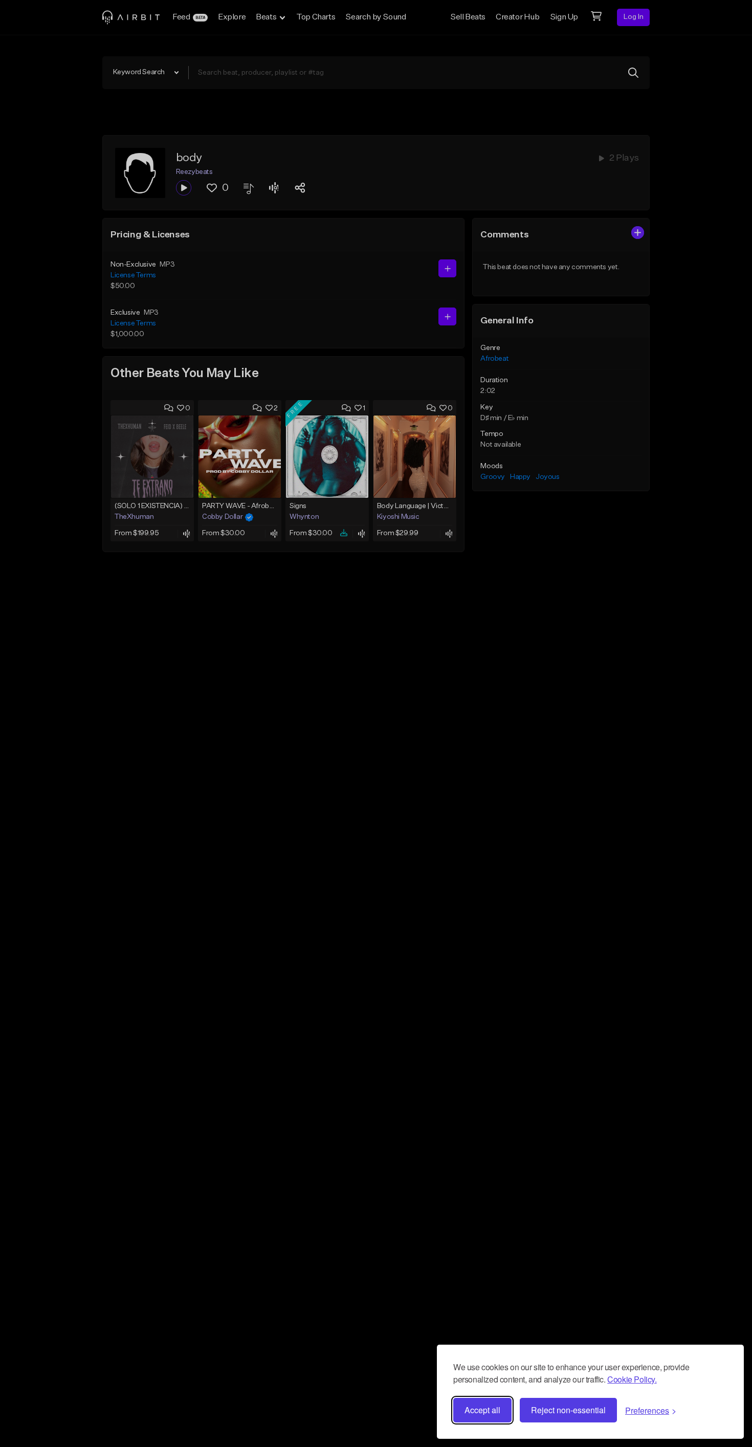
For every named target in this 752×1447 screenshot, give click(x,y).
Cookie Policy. (631, 1379)
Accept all (482, 1410)
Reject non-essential (568, 1410)
